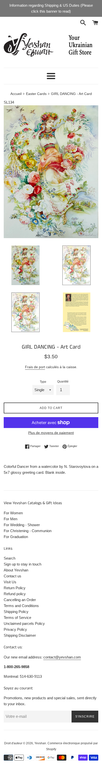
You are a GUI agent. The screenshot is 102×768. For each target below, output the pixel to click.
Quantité (63, 381)
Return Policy (15, 588)
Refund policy (15, 594)
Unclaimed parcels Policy (24, 623)
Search (9, 558)
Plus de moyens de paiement (51, 433)
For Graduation (16, 537)
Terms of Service (17, 617)
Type (43, 382)
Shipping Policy (16, 612)
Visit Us (10, 582)
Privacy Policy (15, 629)
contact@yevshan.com (62, 657)
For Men (10, 519)
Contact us (12, 576)
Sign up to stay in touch (22, 564)
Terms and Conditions (21, 606)
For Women (13, 513)
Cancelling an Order (20, 600)
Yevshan (40, 743)
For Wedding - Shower (22, 525)
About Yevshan (16, 570)
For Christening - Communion (27, 531)
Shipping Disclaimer (20, 635)
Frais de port (35, 367)
